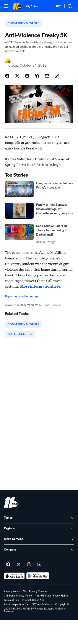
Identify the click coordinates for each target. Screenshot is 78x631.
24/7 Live (32, 6)
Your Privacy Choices (35, 591)
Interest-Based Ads (33, 600)
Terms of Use (11, 600)
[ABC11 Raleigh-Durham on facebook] (8, 564)
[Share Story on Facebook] (7, 76)
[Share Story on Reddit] (27, 76)
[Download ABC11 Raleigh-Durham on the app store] (14, 575)
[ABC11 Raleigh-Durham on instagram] (29, 564)
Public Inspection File (16, 604)
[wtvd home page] (11, 502)
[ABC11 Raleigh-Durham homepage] (16, 6)
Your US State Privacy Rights (51, 595)
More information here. (40, 286)
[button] (6, 6)
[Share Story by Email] (47, 76)
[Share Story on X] (17, 76)
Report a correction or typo (22, 296)
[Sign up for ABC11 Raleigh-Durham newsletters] (39, 564)
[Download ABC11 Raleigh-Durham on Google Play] (37, 575)
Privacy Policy (12, 591)
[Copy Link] (57, 76)
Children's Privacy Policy (18, 595)
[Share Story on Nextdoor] (37, 76)
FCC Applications (42, 604)
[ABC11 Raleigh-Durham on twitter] (18, 564)
